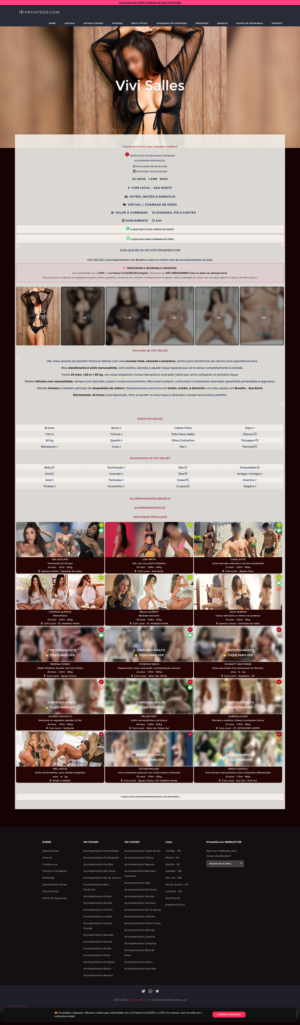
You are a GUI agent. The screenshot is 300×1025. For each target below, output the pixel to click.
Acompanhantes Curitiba (98, 864)
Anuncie (222, 23)
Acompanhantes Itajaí (137, 882)
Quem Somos (50, 850)
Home (52, 23)
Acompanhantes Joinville (139, 896)
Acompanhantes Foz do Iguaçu (142, 909)
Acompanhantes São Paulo (99, 871)
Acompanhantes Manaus (98, 975)
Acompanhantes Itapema (139, 864)
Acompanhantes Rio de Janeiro (102, 877)
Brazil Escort (172, 898)
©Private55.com (139, 1000)
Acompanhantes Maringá (139, 930)
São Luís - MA (173, 877)
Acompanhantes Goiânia (97, 909)
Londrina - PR (173, 891)
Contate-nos (49, 864)
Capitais (69, 23)
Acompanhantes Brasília (97, 902)
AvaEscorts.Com (175, 904)
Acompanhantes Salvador (98, 934)
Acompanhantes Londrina (139, 916)
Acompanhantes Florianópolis (101, 857)
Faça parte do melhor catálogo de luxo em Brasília (150, 2)
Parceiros (202, 23)
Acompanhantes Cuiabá (97, 916)
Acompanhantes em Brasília (126, 260)
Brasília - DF (172, 864)
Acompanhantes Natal (96, 955)
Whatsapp (48, 877)
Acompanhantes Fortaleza (99, 962)
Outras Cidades (93, 23)
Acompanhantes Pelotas (139, 857)
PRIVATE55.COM (168, 250)
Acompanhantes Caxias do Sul (142, 850)
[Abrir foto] (38, 316)
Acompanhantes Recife (97, 948)
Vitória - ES (172, 857)
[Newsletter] (241, 863)
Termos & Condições (54, 871)
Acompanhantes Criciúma (139, 902)
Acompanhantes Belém (97, 968)
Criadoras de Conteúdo (171, 23)
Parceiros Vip (50, 891)
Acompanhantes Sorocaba (140, 968)
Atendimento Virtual (54, 884)
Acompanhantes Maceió (97, 941)
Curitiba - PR (173, 850)
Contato (277, 23)
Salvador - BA (173, 871)
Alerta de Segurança (249, 23)
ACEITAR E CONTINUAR (229, 1014)
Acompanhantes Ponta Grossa (142, 923)
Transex (117, 23)
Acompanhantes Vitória (97, 896)
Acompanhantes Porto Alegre (101, 850)
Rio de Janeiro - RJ (176, 884)
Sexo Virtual (139, 23)
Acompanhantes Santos (138, 962)
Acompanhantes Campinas (140, 943)
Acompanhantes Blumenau (140, 889)
